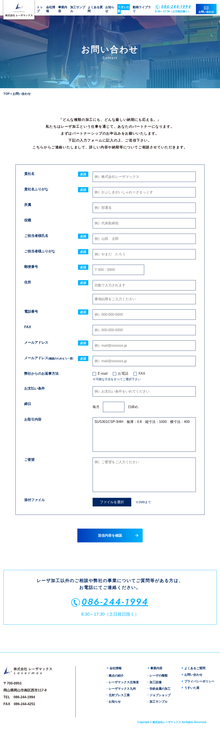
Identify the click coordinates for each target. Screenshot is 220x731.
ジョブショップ (160, 695)
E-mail (103, 373)
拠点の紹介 (116, 675)
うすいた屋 (123, 9)
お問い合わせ (206, 11)
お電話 (123, 373)
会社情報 (116, 668)
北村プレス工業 (119, 695)
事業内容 (156, 668)
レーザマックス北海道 (124, 682)
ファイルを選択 (112, 502)
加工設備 (156, 682)
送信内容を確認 (110, 535)
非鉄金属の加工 (160, 688)
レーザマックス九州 (122, 688)
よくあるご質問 (194, 668)
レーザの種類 (159, 675)
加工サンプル (159, 701)
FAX (142, 373)
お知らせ (115, 701)
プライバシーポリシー (199, 681)
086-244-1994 (176, 6)
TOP (6, 93)
